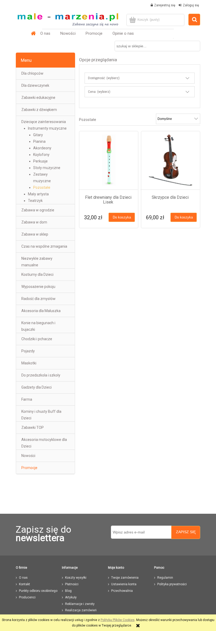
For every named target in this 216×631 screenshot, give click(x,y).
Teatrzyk (35, 201)
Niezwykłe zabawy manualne (36, 261)
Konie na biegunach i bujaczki (38, 326)
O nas (23, 577)
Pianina (39, 141)
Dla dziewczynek (35, 85)
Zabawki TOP (32, 427)
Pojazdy (28, 351)
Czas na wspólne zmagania (44, 246)
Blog (68, 591)
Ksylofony (41, 154)
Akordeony (42, 148)
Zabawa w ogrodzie (37, 210)
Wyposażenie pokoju (38, 286)
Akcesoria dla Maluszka (41, 311)
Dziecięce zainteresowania (43, 122)
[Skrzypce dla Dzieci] (170, 160)
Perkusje (40, 161)
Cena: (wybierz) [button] (99, 92)
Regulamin (165, 577)
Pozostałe (41, 187)
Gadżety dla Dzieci (36, 387)
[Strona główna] (68, 18)
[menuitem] (45, 33)
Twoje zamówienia (125, 577)
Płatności (71, 584)
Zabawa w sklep (34, 234)
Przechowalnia (122, 591)
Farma (26, 399)
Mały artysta (38, 194)
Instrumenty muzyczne (47, 128)
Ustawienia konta (123, 584)
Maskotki (28, 363)
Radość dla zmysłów (38, 299)
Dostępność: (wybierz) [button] (104, 78)
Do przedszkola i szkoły (40, 375)
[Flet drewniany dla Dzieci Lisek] (108, 160)
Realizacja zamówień (81, 610)
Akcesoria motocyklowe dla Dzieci (44, 442)
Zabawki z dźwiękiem (39, 110)
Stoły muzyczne (46, 168)
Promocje (29, 468)
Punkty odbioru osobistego (38, 591)
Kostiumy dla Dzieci (37, 274)
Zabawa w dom (34, 222)
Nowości (28, 456)
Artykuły (71, 597)
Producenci (27, 597)
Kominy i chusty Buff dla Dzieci (41, 414)
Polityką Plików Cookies (118, 620)
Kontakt (24, 584)
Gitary (38, 135)
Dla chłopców (32, 73)
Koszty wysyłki (75, 577)
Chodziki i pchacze (36, 339)
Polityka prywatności (172, 584)
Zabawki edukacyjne (38, 97)
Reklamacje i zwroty (80, 604)
